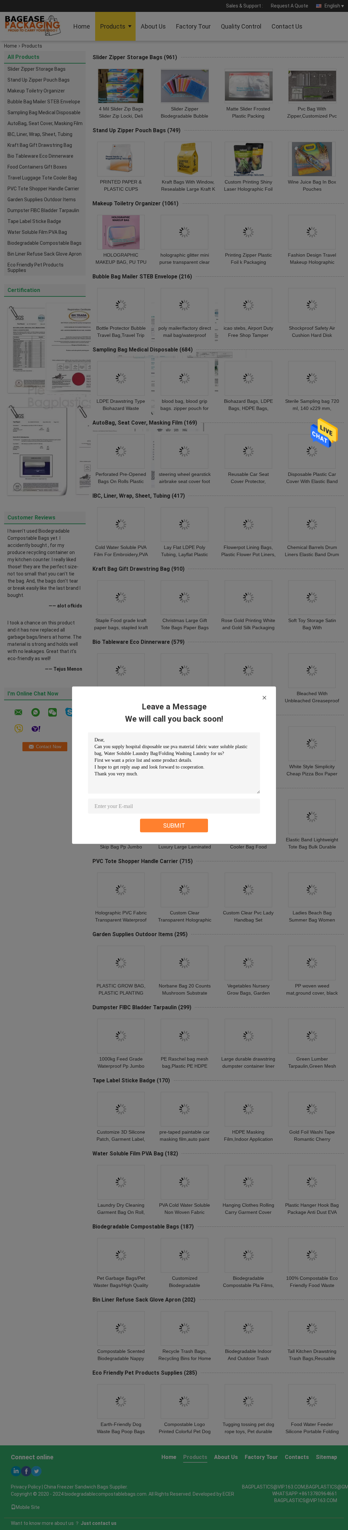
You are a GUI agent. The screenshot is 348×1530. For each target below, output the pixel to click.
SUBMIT (174, 825)
